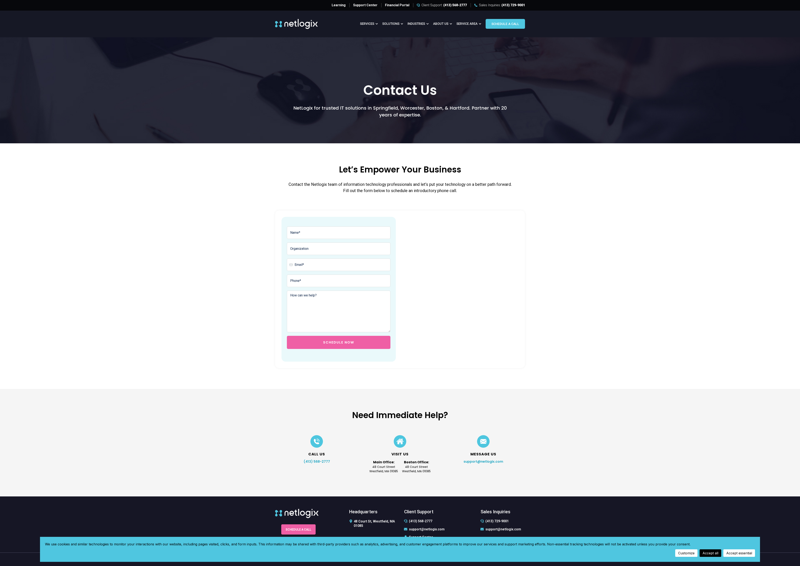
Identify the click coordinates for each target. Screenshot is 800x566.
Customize (686, 553)
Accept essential (739, 553)
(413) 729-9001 (497, 521)
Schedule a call (505, 24)
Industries (416, 24)
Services (367, 24)
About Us (440, 24)
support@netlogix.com (483, 461)
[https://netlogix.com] (296, 24)
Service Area (467, 24)
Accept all (710, 553)
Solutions (390, 24)
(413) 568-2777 (317, 461)
